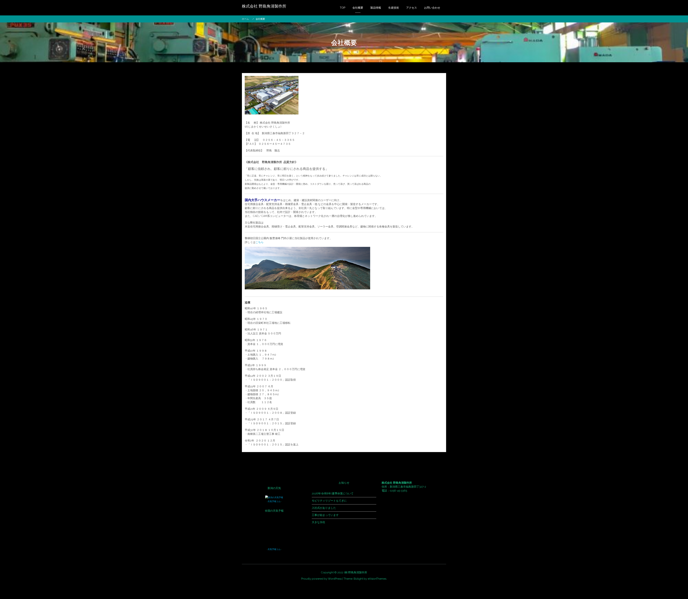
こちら (259, 242)
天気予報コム (274, 501)
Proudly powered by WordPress (321, 578)
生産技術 (393, 7)
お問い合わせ (432, 7)
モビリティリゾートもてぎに (329, 500)
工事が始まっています (325, 515)
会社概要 (357, 7)
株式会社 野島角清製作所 (264, 6)
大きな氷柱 (318, 522)
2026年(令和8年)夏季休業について (332, 493)
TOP (342, 7)
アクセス (411, 7)
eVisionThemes (377, 578)
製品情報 (375, 7)
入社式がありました (324, 507)
